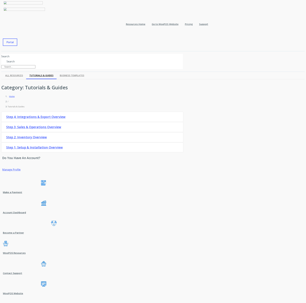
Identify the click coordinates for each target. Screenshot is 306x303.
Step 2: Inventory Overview (26, 137)
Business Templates (72, 75)
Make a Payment (12, 192)
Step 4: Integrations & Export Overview (36, 117)
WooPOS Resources (14, 252)
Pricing (189, 24)
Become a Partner (13, 232)
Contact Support (12, 273)
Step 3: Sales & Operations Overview (33, 127)
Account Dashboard (14, 212)
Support (203, 24)
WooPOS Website (13, 293)
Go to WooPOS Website (165, 24)
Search (5, 56)
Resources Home (135, 24)
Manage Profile (11, 169)
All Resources (14, 75)
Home (12, 96)
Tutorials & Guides (41, 75)
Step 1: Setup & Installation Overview (34, 147)
